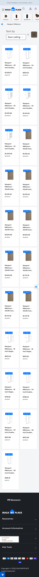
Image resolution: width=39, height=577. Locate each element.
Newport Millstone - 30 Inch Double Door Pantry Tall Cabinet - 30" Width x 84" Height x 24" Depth (28, 436)
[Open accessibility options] (2, 574)
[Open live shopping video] (37, 287)
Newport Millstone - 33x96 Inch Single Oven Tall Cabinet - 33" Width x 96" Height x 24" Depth (28, 273)
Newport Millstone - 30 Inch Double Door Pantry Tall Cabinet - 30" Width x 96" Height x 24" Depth (10, 71)
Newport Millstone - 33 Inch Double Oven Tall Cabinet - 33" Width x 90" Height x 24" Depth (10, 111)
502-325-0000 (23, 2)
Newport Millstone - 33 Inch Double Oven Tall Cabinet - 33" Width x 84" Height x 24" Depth (28, 111)
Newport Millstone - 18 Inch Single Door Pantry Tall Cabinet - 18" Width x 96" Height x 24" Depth (10, 395)
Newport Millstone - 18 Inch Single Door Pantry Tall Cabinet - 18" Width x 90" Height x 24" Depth (28, 355)
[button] (35, 8)
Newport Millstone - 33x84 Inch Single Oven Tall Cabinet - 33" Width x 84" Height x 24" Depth (28, 152)
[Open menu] (3, 10)
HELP (30, 2)
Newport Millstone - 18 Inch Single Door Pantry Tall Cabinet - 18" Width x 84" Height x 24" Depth (10, 354)
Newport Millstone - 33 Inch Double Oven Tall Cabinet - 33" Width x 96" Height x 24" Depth (10, 152)
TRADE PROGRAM (12, 2)
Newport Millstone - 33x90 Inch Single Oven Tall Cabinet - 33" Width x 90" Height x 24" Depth (10, 233)
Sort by (10, 31)
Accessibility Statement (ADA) (8, 571)
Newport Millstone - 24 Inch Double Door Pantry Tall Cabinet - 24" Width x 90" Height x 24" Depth (28, 71)
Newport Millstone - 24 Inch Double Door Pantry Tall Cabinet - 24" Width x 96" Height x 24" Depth (10, 436)
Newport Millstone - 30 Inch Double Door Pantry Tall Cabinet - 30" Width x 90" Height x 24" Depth (10, 476)
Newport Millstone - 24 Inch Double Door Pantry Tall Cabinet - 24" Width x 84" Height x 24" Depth (28, 395)
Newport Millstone (13, 24)
